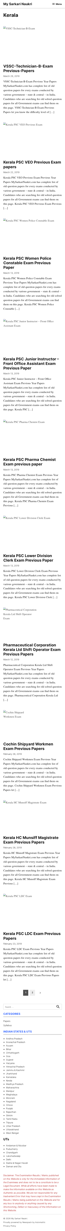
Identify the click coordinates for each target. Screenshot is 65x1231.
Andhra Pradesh (14, 1038)
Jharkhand (11, 1073)
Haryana (10, 1063)
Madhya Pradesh (14, 1084)
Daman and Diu (13, 1166)
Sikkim (9, 1115)
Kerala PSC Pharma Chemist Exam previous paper (29, 461)
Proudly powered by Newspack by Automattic (24, 1222)
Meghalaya (11, 1094)
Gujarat (9, 1059)
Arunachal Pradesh (15, 1042)
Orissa (9, 1105)
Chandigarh (12, 1152)
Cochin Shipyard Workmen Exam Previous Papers (28, 746)
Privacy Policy (9, 1226)
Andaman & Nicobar (16, 1145)
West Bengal (12, 1133)
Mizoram (10, 1098)
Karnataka (11, 1077)
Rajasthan (11, 1112)
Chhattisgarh (12, 1052)
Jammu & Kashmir (15, 1070)
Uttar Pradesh (13, 1126)
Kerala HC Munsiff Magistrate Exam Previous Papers (30, 839)
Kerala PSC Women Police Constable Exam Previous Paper (27, 263)
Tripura (9, 1122)
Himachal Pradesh (15, 1066)
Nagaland (11, 1101)
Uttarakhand (12, 1129)
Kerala (9, 1080)
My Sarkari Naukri (17, 4)
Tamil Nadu (11, 1119)
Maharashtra (12, 1087)
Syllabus (7, 1025)
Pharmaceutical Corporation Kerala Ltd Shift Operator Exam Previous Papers (32, 649)
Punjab (9, 1108)
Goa (8, 1056)
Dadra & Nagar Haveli (17, 1163)
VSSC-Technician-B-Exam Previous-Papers (28, 68)
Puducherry (12, 1149)
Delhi (8, 1159)
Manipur (10, 1091)
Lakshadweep (13, 1156)
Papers (6, 1021)
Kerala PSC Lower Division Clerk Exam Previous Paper (28, 558)
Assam (9, 1045)
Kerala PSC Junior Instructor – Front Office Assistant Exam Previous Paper (31, 363)
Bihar (8, 1049)
